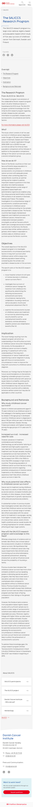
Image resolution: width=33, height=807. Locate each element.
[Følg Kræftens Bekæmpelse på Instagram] (9, 772)
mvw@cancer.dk (11, 766)
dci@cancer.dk (11, 756)
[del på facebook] (4, 55)
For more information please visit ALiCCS (16, 125)
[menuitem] (22, 3)
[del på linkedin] (12, 55)
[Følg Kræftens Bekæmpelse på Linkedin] (4, 772)
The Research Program (10, 73)
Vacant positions (17, 792)
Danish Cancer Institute (12, 737)
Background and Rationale (12, 86)
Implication (7, 82)
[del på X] (8, 55)
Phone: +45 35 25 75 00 (14, 753)
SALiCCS (5, 10)
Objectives (6, 78)
